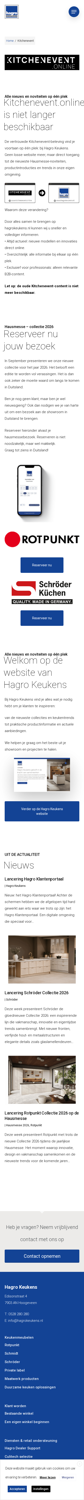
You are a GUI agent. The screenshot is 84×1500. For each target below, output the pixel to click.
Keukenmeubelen (19, 1337)
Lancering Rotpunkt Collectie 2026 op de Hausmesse (42, 1116)
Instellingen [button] (41, 1489)
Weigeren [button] (68, 1477)
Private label (15, 1370)
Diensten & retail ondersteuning (31, 1440)
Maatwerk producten (22, 1378)
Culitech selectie (19, 1456)
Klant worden (15, 1406)
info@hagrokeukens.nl (25, 1321)
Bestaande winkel (19, 1413)
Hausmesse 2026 (17, 1125)
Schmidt (11, 1353)
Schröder (12, 999)
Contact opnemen (42, 1256)
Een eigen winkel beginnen (27, 1421)
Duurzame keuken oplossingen (30, 1387)
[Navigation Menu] (74, 11)
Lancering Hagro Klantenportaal (34, 879)
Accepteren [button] (17, 1489)
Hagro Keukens (16, 886)
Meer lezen (48, 1477)
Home (10, 40)
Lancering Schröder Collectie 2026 (36, 993)
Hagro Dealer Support (22, 1448)
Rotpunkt (36, 1125)
